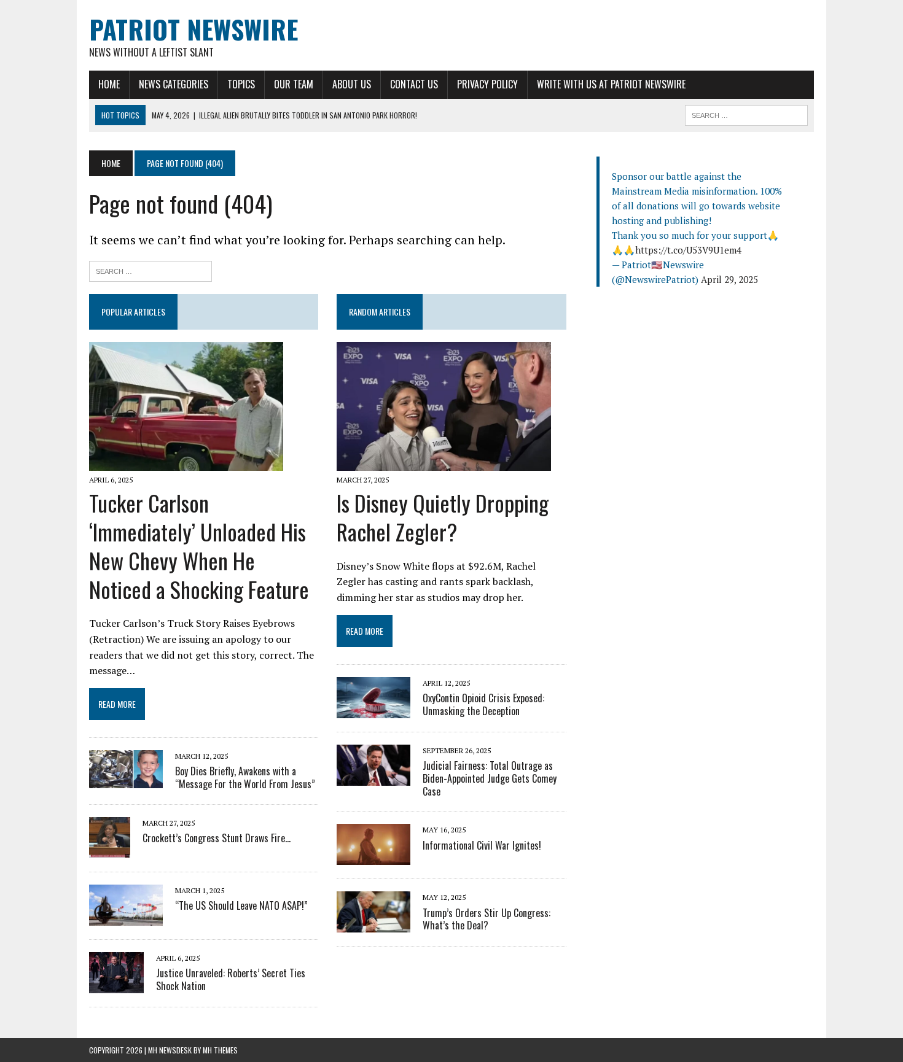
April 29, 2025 (729, 279)
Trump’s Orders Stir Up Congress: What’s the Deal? (486, 919)
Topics (241, 84)
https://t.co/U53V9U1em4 (688, 250)
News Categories (173, 84)
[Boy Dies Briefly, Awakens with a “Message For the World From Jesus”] (126, 780)
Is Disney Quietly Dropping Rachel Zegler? (443, 517)
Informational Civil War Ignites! (482, 845)
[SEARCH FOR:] (746, 113)
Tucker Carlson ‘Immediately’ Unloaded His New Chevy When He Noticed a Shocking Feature (199, 545)
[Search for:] (150, 270)
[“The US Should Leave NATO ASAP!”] (126, 917)
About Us (351, 84)
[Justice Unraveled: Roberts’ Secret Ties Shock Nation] (116, 984)
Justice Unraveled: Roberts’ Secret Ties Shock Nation (230, 979)
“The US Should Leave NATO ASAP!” (241, 905)
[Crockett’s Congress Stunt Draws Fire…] (109, 849)
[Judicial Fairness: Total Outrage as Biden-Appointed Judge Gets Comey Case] (373, 777)
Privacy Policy (487, 84)
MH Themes (220, 1050)
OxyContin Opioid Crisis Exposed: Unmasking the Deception (483, 704)
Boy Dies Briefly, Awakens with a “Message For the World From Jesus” (245, 777)
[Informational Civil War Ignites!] (373, 857)
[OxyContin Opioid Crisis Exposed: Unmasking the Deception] (373, 709)
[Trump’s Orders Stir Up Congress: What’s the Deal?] (373, 924)
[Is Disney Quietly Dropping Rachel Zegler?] (444, 462)
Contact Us (414, 84)
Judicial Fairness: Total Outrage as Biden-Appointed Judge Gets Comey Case (490, 778)
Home (109, 84)
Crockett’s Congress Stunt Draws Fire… (217, 838)
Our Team (293, 84)
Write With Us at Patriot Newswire (611, 84)
